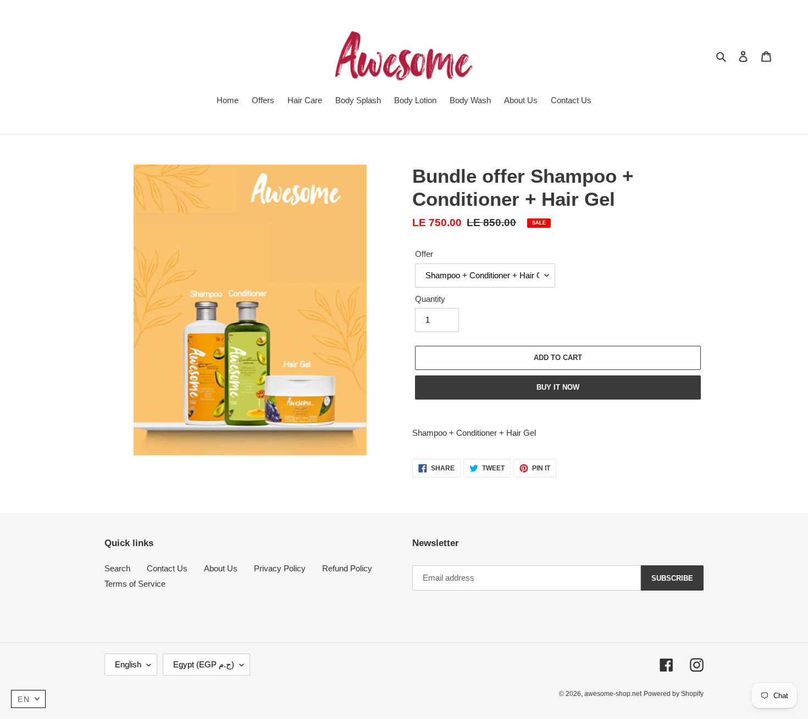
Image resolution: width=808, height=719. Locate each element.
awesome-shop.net (612, 694)
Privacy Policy (280, 568)
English (128, 664)
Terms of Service (134, 583)
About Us (220, 568)
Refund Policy (347, 568)
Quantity (430, 299)
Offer (424, 254)
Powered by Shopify (674, 694)
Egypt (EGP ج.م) (203, 664)
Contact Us (167, 568)
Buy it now (557, 387)
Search (117, 568)
